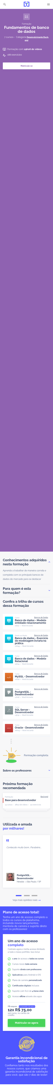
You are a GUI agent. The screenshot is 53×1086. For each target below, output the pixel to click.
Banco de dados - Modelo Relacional (30, 660)
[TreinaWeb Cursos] (26, 4)
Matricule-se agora (26, 1022)
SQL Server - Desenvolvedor (24, 711)
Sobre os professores (17, 770)
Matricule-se (27, 66)
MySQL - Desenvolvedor (30, 676)
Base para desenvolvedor (20, 800)
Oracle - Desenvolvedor (29, 727)
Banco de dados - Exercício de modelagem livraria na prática (31, 641)
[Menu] (48, 4)
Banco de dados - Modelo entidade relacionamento (30, 621)
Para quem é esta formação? (17, 591)
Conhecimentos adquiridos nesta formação (25, 562)
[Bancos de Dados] (41, 617)
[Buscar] (5, 4)
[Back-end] (44, 797)
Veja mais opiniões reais (25, 900)
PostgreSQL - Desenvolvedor (24, 693)
